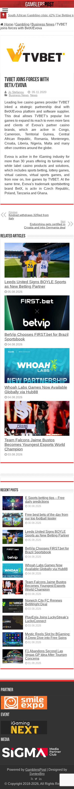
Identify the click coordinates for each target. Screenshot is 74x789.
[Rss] (32, 778)
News (33, 95)
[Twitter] (36, 778)
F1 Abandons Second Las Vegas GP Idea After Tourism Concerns (46, 654)
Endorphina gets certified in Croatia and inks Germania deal (44, 224)
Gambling (22, 24)
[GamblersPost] (37, 4)
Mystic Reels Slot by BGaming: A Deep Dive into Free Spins (47, 636)
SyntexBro (37, 774)
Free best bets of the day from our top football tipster (46, 516)
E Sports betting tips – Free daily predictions (45, 499)
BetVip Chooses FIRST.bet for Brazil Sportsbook (47, 550)
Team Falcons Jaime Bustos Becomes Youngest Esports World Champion (35, 444)
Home (8, 24)
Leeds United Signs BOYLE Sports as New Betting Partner (35, 284)
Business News (42, 24)
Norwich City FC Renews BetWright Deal (43, 602)
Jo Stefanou (16, 92)
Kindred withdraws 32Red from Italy (29, 215)
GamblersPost (35, 769)
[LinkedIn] (40, 778)
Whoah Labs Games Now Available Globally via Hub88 (36, 389)
